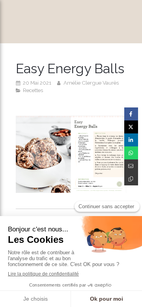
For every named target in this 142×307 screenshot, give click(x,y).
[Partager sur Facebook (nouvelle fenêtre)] (131, 113)
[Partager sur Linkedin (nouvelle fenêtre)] (131, 139)
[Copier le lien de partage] (131, 178)
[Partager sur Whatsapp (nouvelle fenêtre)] (131, 152)
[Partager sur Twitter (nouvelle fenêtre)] (131, 126)
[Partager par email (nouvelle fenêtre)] (131, 165)
